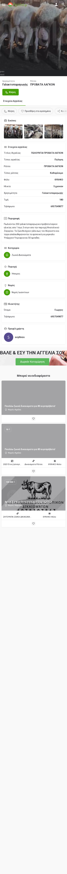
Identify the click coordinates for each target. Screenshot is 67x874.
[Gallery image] (13, 131)
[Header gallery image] (33, 35)
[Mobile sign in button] (56, 4)
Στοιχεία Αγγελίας (12, 101)
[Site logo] (18, 5)
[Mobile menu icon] (4, 5)
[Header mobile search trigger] (63, 4)
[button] (32, 361)
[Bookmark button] (33, 418)
